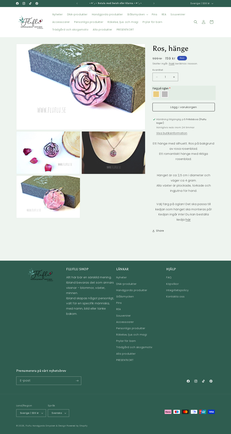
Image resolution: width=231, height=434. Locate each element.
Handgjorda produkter (131, 290)
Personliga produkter (130, 328)
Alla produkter (126, 354)
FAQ (169, 277)
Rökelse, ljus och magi (131, 334)
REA (118, 309)
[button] (137, 14)
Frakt (172, 63)
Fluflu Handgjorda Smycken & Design (46, 425)
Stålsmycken (125, 296)
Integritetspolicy (177, 290)
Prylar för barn (126, 341)
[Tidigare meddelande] (77, 3)
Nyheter (121, 277)
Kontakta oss (175, 296)
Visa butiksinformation (171, 133)
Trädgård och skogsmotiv (134, 347)
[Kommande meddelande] (154, 3)
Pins (119, 303)
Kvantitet (157, 70)
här (188, 220)
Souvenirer (123, 315)
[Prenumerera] (77, 380)
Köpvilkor (172, 284)
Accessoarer (125, 322)
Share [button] (160, 231)
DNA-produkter (126, 284)
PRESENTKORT (125, 360)
